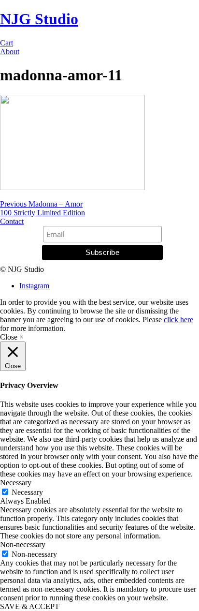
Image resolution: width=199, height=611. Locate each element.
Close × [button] (12, 337)
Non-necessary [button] (22, 544)
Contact (12, 221)
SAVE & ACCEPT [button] (29, 606)
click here (178, 319)
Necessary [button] (15, 482)
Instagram (34, 286)
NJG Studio (39, 19)
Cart (6, 43)
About (9, 51)
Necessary (27, 492)
